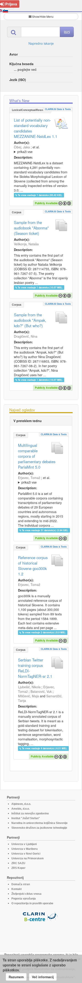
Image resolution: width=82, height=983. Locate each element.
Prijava (11, 4)
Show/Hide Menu (43, 16)
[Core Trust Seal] (41, 934)
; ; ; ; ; (39, 149)
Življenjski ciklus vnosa (26, 893)
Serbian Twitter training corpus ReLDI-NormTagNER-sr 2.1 (35, 668)
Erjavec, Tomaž (29, 477)
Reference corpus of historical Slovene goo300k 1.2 (33, 566)
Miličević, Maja (28, 696)
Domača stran (20, 884)
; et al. (27, 149)
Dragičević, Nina (25, 336)
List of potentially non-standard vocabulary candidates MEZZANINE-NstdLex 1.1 (35, 128)
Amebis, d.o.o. (20, 808)
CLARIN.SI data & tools (58, 109)
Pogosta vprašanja (23, 898)
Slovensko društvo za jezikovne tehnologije (39, 827)
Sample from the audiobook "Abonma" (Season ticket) (31, 228)
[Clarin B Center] (41, 916)
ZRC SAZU (18, 863)
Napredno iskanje (41, 43)
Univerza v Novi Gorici (25, 853)
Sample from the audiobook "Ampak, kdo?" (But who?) (30, 320)
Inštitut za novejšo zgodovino (30, 813)
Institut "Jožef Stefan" (25, 818)
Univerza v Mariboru (24, 848)
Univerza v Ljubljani (24, 844)
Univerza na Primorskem (27, 858)
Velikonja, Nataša (26, 244)
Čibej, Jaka (22, 147)
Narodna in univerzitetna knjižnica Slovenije (39, 823)
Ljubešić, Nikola (29, 687)
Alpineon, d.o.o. (21, 804)
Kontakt (16, 889)
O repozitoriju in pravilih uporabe (32, 903)
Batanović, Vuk (41, 691)
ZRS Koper (18, 868)
